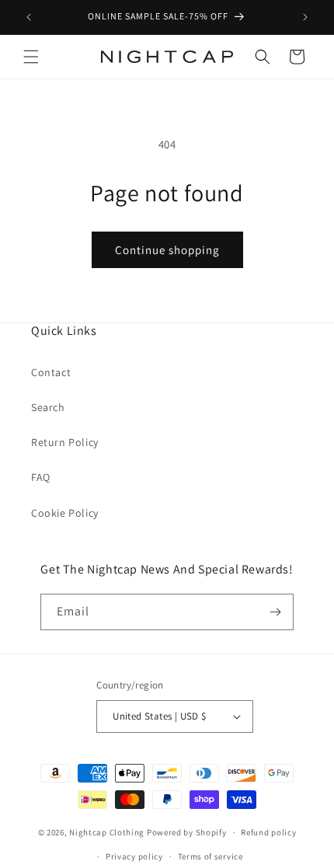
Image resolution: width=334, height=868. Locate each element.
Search (48, 407)
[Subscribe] (276, 612)
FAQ (40, 477)
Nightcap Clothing (106, 832)
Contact (51, 372)
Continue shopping (167, 249)
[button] (31, 57)
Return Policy (65, 442)
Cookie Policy (65, 513)
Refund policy (268, 832)
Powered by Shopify (187, 832)
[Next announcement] (305, 17)
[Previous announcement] (29, 17)
